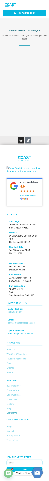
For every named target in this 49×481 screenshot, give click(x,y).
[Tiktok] (28, 140)
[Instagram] (21, 140)
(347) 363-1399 (15, 312)
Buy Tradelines (14, 386)
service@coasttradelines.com (21, 323)
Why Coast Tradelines (17, 354)
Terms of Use (13, 440)
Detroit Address (17, 263)
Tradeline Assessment (17, 359)
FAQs (9, 426)
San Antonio (15, 275)
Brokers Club (13, 390)
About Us (11, 350)
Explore (10, 404)
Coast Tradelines (29, 182)
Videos (10, 372)
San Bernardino (17, 286)
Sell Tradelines (14, 395)
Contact (10, 431)
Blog (9, 363)
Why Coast (12, 399)
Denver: (13, 233)
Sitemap (10, 368)
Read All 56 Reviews (28, 196)
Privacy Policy (13, 435)
